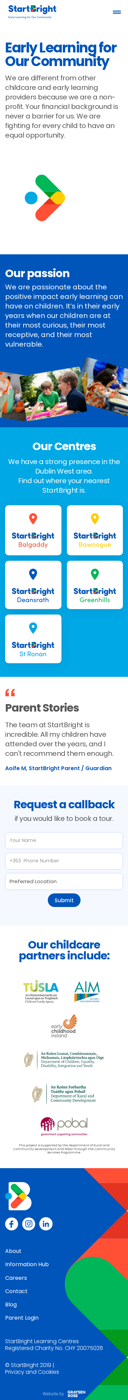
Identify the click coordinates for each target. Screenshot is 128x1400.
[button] (117, 12)
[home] (30, 12)
